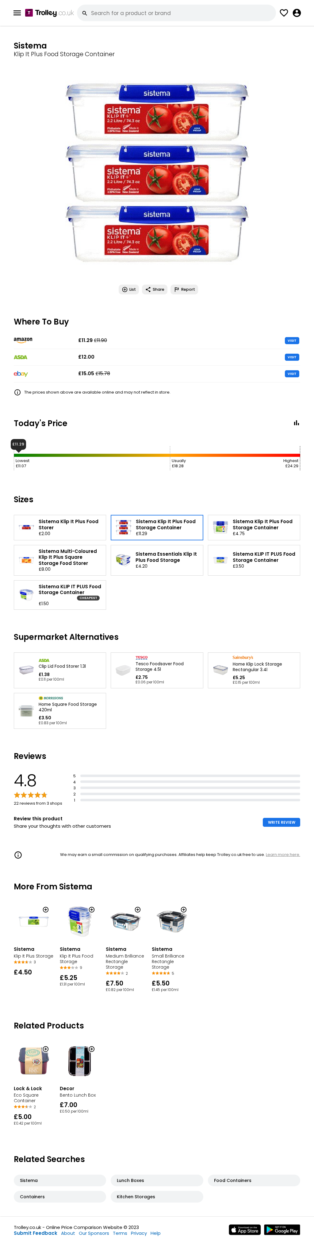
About (68, 1233)
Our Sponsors (94, 1233)
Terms (120, 1233)
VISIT (292, 340)
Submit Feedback (35, 1233)
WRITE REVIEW (281, 822)
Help (156, 1233)
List (132, 289)
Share (158, 289)
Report (188, 289)
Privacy (139, 1233)
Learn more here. (283, 854)
